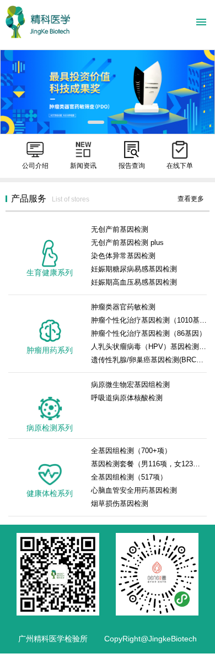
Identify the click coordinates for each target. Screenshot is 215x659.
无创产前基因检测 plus (127, 242)
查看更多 (191, 199)
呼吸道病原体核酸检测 (127, 398)
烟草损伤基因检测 (119, 503)
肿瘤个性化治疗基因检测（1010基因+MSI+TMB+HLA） (149, 320)
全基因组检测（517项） (129, 477)
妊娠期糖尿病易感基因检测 (134, 269)
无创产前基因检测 (119, 229)
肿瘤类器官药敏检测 (123, 307)
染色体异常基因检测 (123, 256)
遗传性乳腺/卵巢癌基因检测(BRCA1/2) (149, 360)
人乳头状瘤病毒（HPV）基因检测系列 (149, 346)
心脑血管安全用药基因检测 (134, 490)
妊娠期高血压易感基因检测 (134, 282)
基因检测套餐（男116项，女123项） (149, 464)
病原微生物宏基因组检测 (130, 384)
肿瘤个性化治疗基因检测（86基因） (148, 333)
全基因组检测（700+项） (131, 450)
